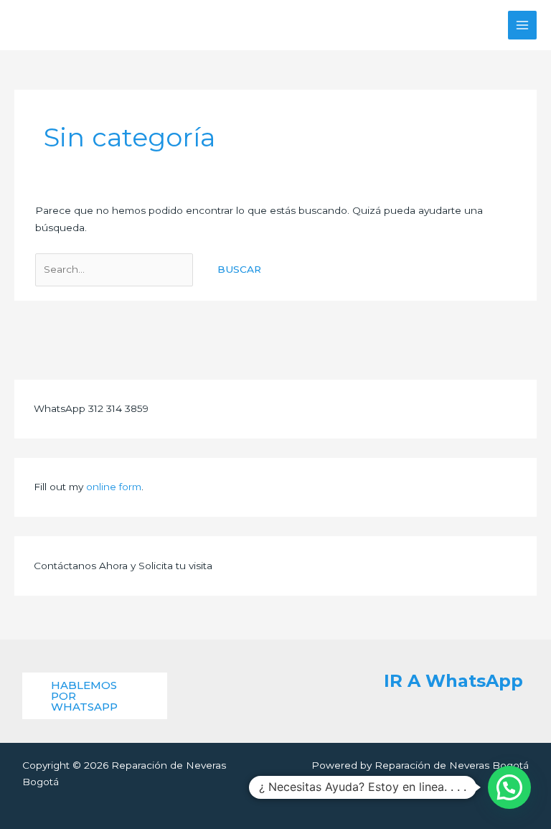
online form (113, 486)
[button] (94, 696)
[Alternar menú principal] (522, 25)
